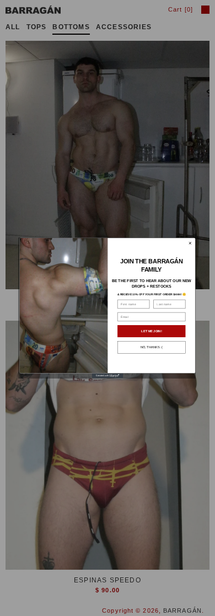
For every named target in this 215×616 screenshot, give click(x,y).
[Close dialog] (189, 243)
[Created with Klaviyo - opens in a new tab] (107, 376)
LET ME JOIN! (151, 331)
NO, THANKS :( (152, 347)
